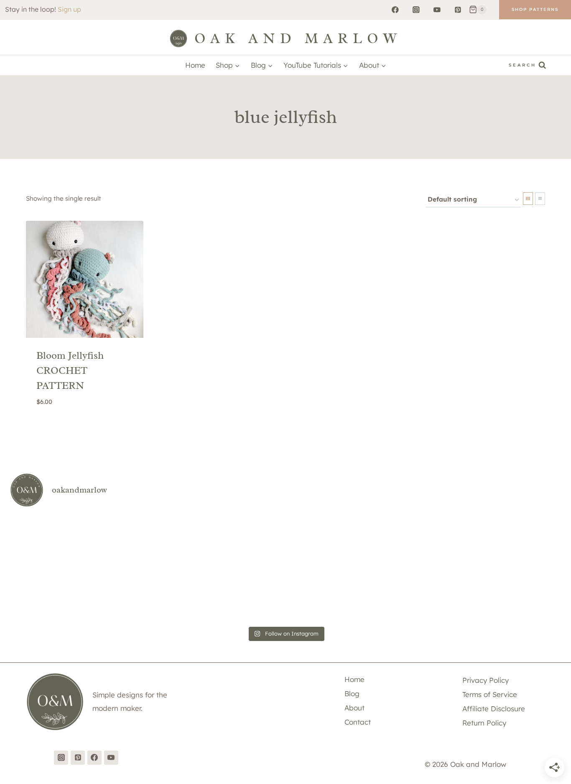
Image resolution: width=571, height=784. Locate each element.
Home (195, 65)
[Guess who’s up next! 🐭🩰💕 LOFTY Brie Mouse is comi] (54, 541)
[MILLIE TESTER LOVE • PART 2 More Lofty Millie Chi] (146, 541)
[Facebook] (395, 9)
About (354, 707)
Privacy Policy (485, 680)
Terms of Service (489, 694)
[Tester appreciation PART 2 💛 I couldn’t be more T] (239, 595)
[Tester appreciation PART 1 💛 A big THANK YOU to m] (332, 595)
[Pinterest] (458, 9)
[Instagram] (416, 9)
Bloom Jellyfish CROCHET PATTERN (70, 370)
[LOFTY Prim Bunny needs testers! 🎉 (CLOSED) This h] (517, 595)
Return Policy (484, 722)
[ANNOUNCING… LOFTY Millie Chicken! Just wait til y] (146, 595)
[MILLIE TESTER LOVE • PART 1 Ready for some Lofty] (239, 541)
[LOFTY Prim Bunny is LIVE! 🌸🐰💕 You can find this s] (424, 595)
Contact (357, 722)
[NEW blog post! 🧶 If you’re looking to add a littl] (54, 595)
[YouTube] (437, 9)
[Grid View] (528, 198)
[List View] (540, 198)
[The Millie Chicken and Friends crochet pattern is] (332, 541)
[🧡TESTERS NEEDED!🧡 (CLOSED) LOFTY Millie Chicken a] (517, 541)
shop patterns (535, 9)
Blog (351, 693)
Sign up (69, 9)
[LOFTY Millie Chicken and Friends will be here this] (424, 541)
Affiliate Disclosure (493, 708)
